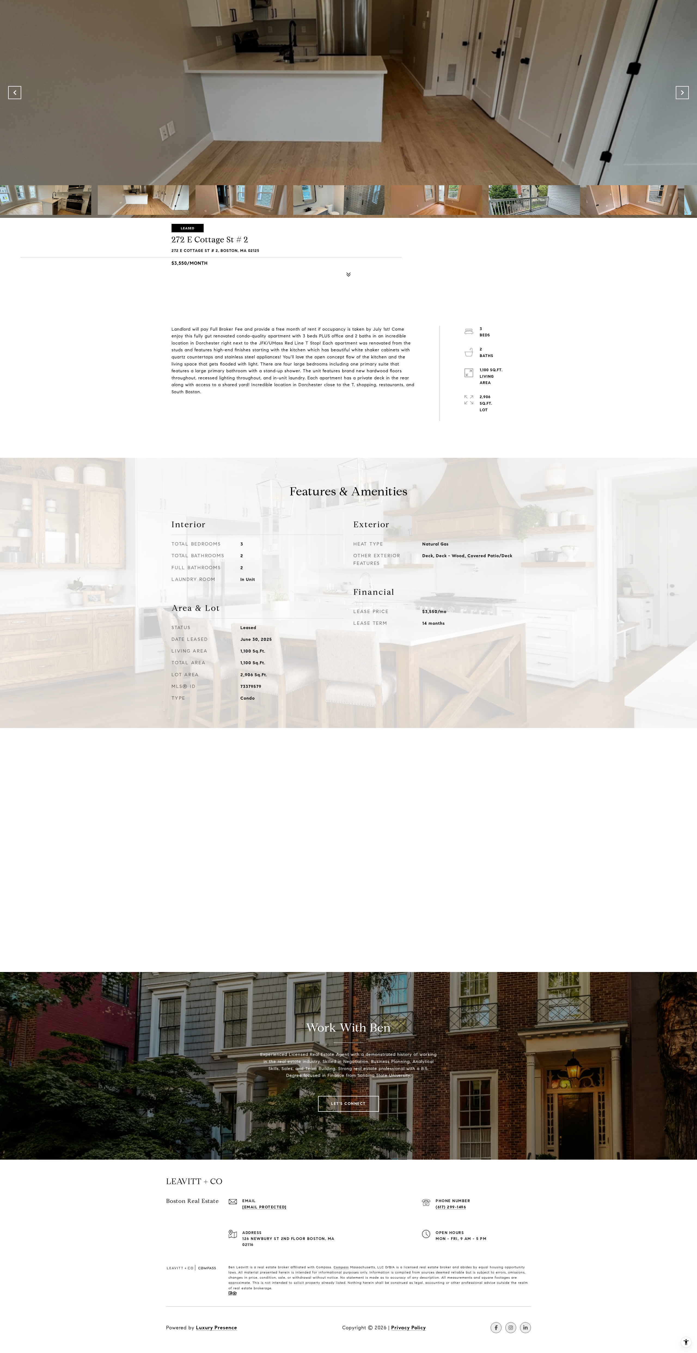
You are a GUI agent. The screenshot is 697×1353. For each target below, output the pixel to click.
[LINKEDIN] (525, 1327)
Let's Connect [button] (348, 1103)
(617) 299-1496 (451, 1207)
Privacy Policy (408, 1328)
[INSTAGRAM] (510, 1327)
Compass (341, 1267)
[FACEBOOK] (496, 1327)
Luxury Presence (216, 1328)
